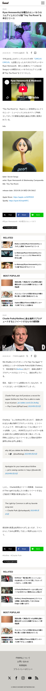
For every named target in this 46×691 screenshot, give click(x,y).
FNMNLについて (23, 658)
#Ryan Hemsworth (10, 221)
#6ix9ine (6, 555)
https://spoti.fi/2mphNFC (19, 201)
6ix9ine (20, 369)
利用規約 (23, 665)
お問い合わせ (23, 662)
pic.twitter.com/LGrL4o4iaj (28, 403)
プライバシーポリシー (23, 669)
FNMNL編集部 (19, 53)
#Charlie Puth (16, 555)
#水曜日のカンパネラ (27, 221)
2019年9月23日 (34, 406)
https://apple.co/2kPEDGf (23, 197)
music (5, 9)
